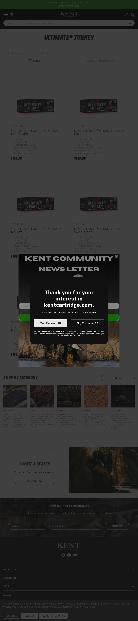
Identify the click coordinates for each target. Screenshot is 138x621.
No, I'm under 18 (87, 323)
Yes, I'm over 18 (50, 323)
